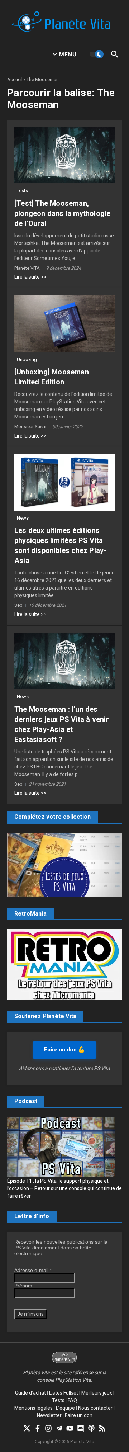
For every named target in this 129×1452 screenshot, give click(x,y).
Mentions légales (33, 1408)
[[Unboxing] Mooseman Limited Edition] (64, 323)
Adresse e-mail (33, 1270)
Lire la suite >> (30, 277)
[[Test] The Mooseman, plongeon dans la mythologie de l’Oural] (64, 155)
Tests (22, 190)
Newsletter (49, 1415)
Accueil (15, 79)
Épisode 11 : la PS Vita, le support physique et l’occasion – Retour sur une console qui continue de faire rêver (64, 1188)
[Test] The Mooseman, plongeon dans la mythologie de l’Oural (62, 213)
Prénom (23, 1285)
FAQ (72, 1400)
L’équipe (65, 1408)
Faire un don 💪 (64, 1049)
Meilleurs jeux (96, 1393)
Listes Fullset (63, 1393)
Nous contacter (95, 1408)
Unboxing (27, 359)
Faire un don (78, 1415)
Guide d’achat (30, 1393)
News (23, 518)
